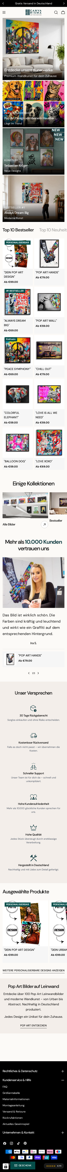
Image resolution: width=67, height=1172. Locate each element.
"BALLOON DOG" (15, 461)
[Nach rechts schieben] (38, 673)
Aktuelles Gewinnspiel (16, 1124)
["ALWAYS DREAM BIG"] (18, 302)
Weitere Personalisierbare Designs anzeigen (34, 970)
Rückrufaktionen (13, 1118)
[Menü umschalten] (4, 12)
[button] (22, 1165)
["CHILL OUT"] (49, 350)
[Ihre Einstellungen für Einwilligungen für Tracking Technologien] (6, 1166)
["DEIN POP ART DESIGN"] (18, 253)
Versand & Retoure (14, 1111)
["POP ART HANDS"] (49, 253)
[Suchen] (56, 12)
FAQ (5, 1086)
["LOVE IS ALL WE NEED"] (49, 394)
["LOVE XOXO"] (49, 442)
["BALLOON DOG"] (18, 442)
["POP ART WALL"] (49, 302)
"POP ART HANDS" (47, 272)
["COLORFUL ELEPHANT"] (18, 394)
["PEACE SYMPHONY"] (18, 350)
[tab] (18, 230)
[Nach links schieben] (29, 673)
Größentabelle (11, 1093)
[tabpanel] (33, 354)
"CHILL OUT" (43, 369)
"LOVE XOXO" (44, 461)
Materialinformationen (16, 1099)
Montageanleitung (13, 1105)
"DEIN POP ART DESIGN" (19, 950)
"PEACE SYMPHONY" (17, 369)
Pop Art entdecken (33, 1025)
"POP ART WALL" (46, 321)
